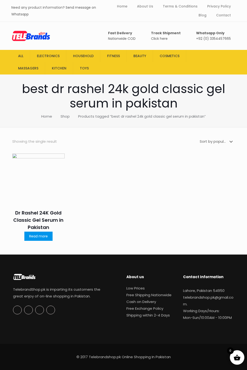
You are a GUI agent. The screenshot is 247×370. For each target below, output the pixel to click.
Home (46, 116)
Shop (65, 116)
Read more (38, 236)
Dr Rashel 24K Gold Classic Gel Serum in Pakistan (38, 220)
